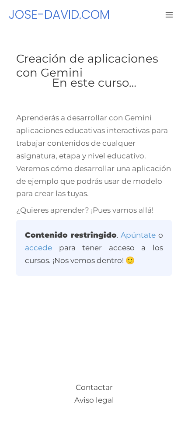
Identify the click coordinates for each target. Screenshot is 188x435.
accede (38, 247)
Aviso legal (94, 400)
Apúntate (138, 235)
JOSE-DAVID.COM (59, 14)
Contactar (94, 387)
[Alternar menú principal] (170, 15)
